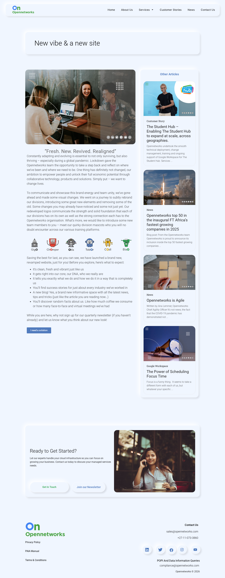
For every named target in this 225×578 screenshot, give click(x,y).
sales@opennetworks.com (182, 531)
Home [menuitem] (111, 9)
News (150, 209)
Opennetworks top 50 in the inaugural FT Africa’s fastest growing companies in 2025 (167, 222)
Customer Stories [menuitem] (171, 9)
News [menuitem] (191, 9)
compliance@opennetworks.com (180, 565)
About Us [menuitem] (127, 9)
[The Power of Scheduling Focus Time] (169, 343)
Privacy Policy (32, 542)
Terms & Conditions (35, 560)
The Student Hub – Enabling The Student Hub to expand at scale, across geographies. (169, 133)
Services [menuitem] (144, 9)
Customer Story (156, 121)
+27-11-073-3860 (188, 537)
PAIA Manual (32, 551)
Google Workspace (157, 366)
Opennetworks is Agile (165, 300)
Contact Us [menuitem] (208, 9)
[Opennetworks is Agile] (169, 272)
